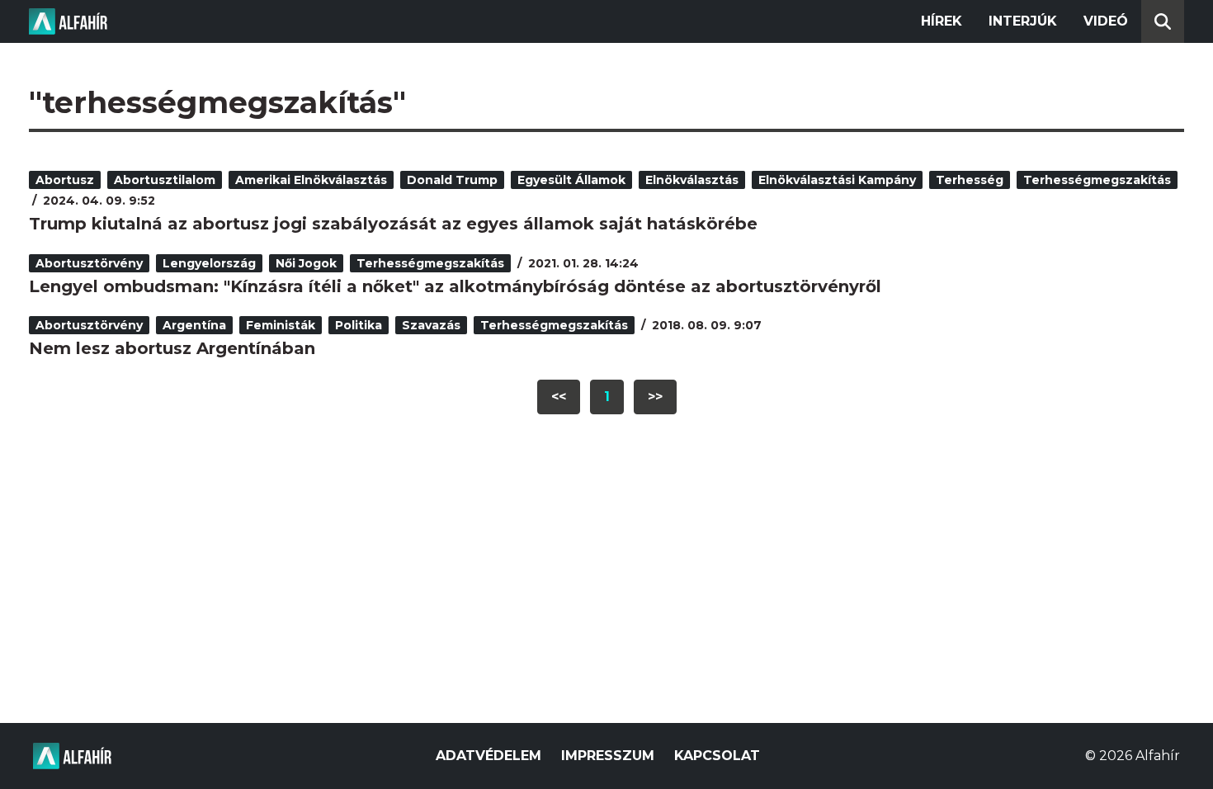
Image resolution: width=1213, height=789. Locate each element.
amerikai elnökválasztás (311, 179)
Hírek (941, 21)
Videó (1105, 21)
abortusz (64, 179)
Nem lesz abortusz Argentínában (172, 348)
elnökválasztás (692, 179)
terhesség (969, 179)
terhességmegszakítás (1097, 179)
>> (655, 396)
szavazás (431, 325)
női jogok (306, 263)
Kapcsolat (717, 755)
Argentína (194, 325)
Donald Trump (452, 179)
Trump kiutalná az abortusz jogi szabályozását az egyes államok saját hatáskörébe (393, 224)
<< (558, 396)
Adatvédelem (488, 755)
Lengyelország (209, 263)
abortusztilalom (164, 179)
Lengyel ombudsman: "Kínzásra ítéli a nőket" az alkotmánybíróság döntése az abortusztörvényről (455, 286)
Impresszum (607, 755)
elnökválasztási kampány (837, 179)
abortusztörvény (89, 263)
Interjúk (1023, 21)
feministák (280, 325)
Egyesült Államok (571, 179)
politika (358, 325)
